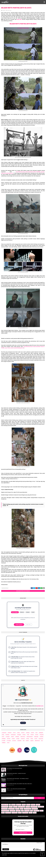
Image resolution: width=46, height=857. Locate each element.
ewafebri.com (39, 706)
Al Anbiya (27, 732)
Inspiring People (5, 588)
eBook (3, 812)
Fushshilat (19, 740)
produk (20, 812)
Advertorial (19, 804)
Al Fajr (3, 734)
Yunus (8, 742)
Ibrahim (27, 740)
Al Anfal (32, 732)
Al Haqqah (19, 734)
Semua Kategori (15, 612)
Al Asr (36, 732)
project (30, 812)
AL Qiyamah (4, 732)
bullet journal (36, 810)
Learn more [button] (4, 854)
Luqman (31, 740)
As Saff (35, 738)
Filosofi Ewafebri (5, 806)
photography (14, 812)
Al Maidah (17, 736)
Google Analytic (21, 806)
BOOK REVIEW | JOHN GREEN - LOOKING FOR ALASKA (16, 773)
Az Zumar (14, 740)
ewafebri (3, 10)
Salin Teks (28, 624)
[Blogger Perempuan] (20, 750)
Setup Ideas (12, 810)
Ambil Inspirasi (19, 624)
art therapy (27, 810)
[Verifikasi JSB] (26, 750)
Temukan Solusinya (23, 832)
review (34, 812)
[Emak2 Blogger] (34, 750)
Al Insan (36, 734)
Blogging (33, 804)
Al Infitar (32, 734)
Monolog (17, 808)
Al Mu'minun (23, 736)
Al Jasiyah (7, 736)
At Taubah (9, 740)
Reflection (22, 612)
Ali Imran (8, 738)
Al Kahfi (12, 736)
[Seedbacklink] (12, 750)
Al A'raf (14, 732)
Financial (15, 806)
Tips (22, 810)
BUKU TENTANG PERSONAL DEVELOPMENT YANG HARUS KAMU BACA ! (19, 783)
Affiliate (23, 804)
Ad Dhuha (9, 732)
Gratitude (27, 612)
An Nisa (27, 738)
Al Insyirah (41, 734)
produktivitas (25, 812)
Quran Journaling (27, 808)
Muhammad (37, 740)
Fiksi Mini (37, 804)
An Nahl (13, 738)
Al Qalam (41, 736)
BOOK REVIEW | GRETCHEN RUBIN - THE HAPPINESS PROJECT (18, 778)
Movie (21, 808)
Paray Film (19, 19)
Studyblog (18, 810)
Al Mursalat (36, 736)
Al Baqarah (41, 732)
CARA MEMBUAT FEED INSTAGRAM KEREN (14, 768)
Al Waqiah (4, 738)
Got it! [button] (42, 854)
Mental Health (4, 808)
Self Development (5, 810)
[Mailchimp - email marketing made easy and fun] (37, 850)
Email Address (5, 844)
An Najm (17, 738)
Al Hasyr (24, 734)
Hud (23, 740)
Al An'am (22, 732)
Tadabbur (3, 742)
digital (41, 810)
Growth (33, 612)
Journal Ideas (40, 806)
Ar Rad (32, 738)
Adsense (13, 804)
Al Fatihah (7, 734)
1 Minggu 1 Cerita (5, 804)
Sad (42, 740)
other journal (8, 812)
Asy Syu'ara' (41, 738)
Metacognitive (11, 808)
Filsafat (10, 806)
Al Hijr (28, 734)
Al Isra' (3, 736)
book (31, 810)
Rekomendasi (34, 808)
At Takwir (3, 740)
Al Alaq (18, 732)
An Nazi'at (23, 738)
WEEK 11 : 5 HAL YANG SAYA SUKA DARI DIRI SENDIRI (16, 788)
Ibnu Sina (27, 806)
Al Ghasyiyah (13, 734)
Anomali (28, 804)
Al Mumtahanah (30, 736)
